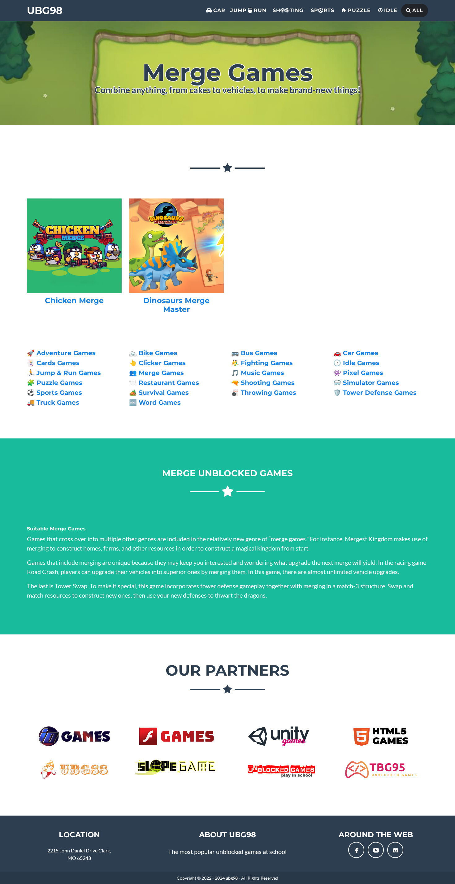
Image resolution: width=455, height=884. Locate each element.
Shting (288, 10)
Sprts (322, 10)
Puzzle (359, 10)
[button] (356, 850)
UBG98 (45, 10)
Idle (390, 10)
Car (219, 10)
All (417, 10)
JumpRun (248, 10)
